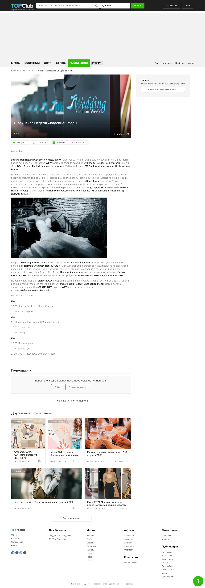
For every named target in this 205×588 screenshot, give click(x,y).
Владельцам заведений (60, 535)
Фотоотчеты (170, 530)
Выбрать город (183, 63)
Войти (187, 5)
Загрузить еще (71, 518)
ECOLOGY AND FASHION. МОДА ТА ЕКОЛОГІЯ (25, 455)
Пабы (89, 557)
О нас (13, 535)
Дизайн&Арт (167, 566)
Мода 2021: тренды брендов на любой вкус (64, 454)
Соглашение (17, 542)
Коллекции (32, 63)
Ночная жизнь (168, 552)
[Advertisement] (102, 35)
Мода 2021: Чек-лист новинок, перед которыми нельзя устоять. (106, 503)
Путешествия (168, 577)
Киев (13, 71)
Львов (120, 584)
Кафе (89, 553)
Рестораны (91, 535)
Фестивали (129, 550)
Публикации (79, 63)
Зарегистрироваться (78, 387)
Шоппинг (76, 461)
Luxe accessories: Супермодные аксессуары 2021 (43, 502)
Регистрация (171, 5)
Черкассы (129, 584)
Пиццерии (91, 546)
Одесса (87, 584)
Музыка (165, 562)
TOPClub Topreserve (58, 539)
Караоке (90, 543)
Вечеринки (129, 535)
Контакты (15, 545)
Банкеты (90, 550)
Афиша (61, 63)
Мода (40, 461)
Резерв (97, 63)
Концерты (128, 539)
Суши (89, 560)
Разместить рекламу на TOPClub (163, 89)
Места (15, 63)
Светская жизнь (122, 461)
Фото (47, 63)
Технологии (167, 569)
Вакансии (15, 538)
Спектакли (129, 546)
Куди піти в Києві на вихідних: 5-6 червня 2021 (107, 454)
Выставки (128, 543)
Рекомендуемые (131, 562)
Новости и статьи (27, 71)
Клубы (89, 539)
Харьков (96, 584)
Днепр (112, 584)
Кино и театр (167, 559)
